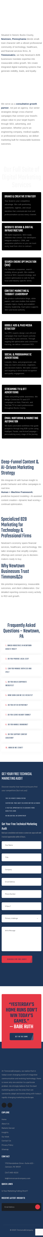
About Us (5, 1124)
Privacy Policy (7, 1145)
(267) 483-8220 (11, 1173)
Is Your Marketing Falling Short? (15, 1191)
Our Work (5, 1137)
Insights (5, 1132)
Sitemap (5, 1149)
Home (4, 1119)
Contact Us (6, 1141)
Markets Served (8, 1128)
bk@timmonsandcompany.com (17, 1178)
